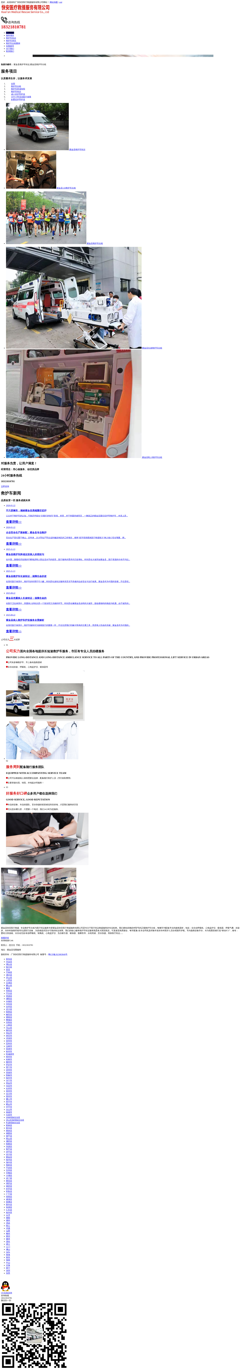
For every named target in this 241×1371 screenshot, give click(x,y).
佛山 (8, 1249)
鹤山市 (9, 1104)
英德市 (9, 1072)
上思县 (9, 980)
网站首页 (10, 33)
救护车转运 (11, 38)
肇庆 (8, 1239)
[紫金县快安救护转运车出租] (26, 15)
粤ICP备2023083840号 (57, 954)
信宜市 (9, 1086)
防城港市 (10, 1054)
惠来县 (9, 1131)
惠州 (8, 1236)
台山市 (9, 1109)
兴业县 (9, 962)
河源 (8, 1228)
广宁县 (9, 1194)
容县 (8, 970)
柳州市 (9, 1062)
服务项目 (10, 35)
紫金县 (9, 1157)
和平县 (9, 1149)
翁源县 (9, 1207)
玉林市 (9, 1046)
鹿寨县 (9, 1017)
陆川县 (9, 967)
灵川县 (9, 1009)
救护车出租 (16, 86)
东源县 (9, 1146)
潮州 (8, 1220)
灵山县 (9, 977)
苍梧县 (9, 991)
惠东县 (9, 1181)
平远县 (9, 1168)
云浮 (8, 1215)
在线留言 (10, 46)
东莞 (8, 1273)
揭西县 (9, 1133)
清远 (8, 1223)
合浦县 (9, 983)
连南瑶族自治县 (13, 1117)
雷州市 (9, 1096)
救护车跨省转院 (18, 89)
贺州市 (9, 1041)
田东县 (9, 959)
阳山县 (9, 1138)
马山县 (9, 1028)
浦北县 (9, 975)
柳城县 (9, 1020)
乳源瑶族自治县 (13, 1123)
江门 (8, 1247)
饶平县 (9, 1136)
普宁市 (9, 1067)
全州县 (9, 1007)
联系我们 (10, 51)
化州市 (9, 1088)
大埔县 (9, 1175)
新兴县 (9, 1128)
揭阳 (8, 1218)
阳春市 (9, 1075)
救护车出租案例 (13, 43)
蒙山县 (9, 985)
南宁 (8, 1268)
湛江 (8, 1244)
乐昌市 (9, 1115)
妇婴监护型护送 (18, 99)
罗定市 (9, 1065)
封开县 (9, 1189)
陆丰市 (9, 1078)
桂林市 (9, 1059)
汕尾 (8, 1231)
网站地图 (54, 2)
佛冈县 (9, 1141)
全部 (13, 84)
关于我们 (10, 49)
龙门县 (9, 1178)
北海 (8, 1265)
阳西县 (9, 1144)
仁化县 (9, 1210)
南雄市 (9, 1112)
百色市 (9, 1043)
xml (60, 2)
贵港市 (9, 1049)
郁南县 (9, 1125)
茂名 (8, 1241)
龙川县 (9, 1154)
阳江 (8, 1226)
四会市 (9, 1083)
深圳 (8, 1270)
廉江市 (9, 1099)
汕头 (8, 1252)
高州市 (9, 1091)
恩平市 (9, 1102)
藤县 (8, 988)
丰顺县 (9, 1173)
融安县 (9, 1014)
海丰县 (9, 1162)
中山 (8, 1263)
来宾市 (9, 1036)
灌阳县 (9, 999)
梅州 (8, 1233)
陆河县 (9, 1160)
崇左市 (9, 1033)
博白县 (9, 964)
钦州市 (9, 1051)
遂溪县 (9, 1199)
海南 (8, 1260)
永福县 (9, 1001)
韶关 (8, 1257)
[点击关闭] (1, 1280)
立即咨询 (5, 486)
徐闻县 (9, 1197)
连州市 (9, 1070)
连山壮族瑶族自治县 (15, 1120)
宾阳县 (9, 1022)
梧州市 (9, 1057)
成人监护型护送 (18, 94)
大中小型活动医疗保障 (21, 97)
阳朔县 (9, 1012)
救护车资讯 (11, 41)
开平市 (9, 1107)
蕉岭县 (9, 1165)
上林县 (9, 1025)
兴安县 (9, 1004)
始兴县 (9, 1212)
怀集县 (9, 1191)
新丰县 (9, 1204)
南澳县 (9, 1202)
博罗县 (9, 1183)
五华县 (9, 1170)
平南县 (9, 972)
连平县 (9, 1152)
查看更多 (5, 938)
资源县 (9, 996)
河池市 (9, 1038)
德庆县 (9, 1186)
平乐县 (9, 993)
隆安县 (9, 1030)
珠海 (8, 1255)
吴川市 (9, 1094)
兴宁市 (9, 1080)
